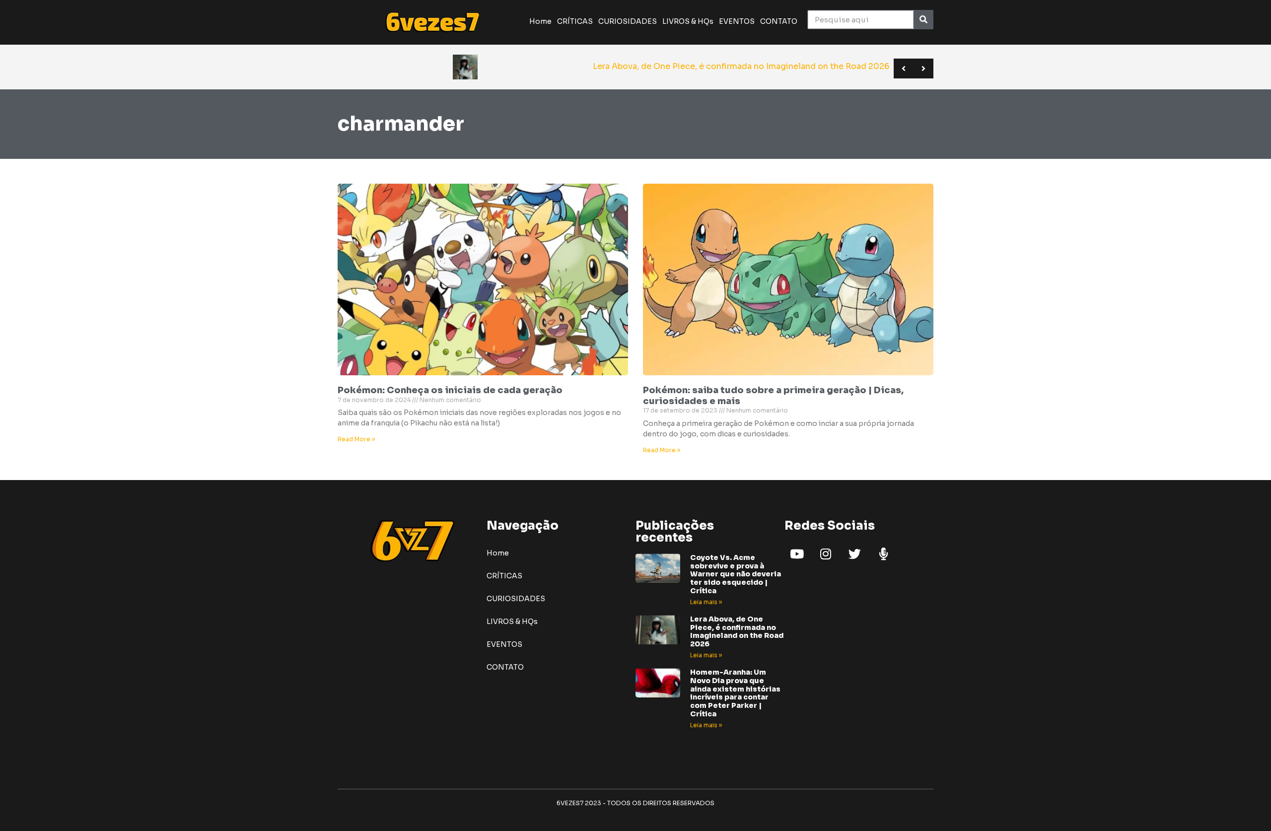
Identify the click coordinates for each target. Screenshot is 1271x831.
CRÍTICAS (575, 21)
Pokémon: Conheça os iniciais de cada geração (450, 390)
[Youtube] (796, 554)
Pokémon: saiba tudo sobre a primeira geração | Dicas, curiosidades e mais (773, 396)
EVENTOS (737, 21)
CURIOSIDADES (627, 21)
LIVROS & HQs (687, 21)
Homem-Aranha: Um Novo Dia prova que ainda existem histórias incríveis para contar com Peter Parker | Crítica (735, 693)
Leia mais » (706, 602)
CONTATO (778, 21)
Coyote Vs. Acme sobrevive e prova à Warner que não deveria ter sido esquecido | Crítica (735, 574)
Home (540, 21)
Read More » (356, 439)
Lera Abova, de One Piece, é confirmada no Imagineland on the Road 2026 (736, 631)
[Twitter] (854, 554)
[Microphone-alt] (883, 554)
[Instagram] (825, 554)
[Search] (923, 19)
